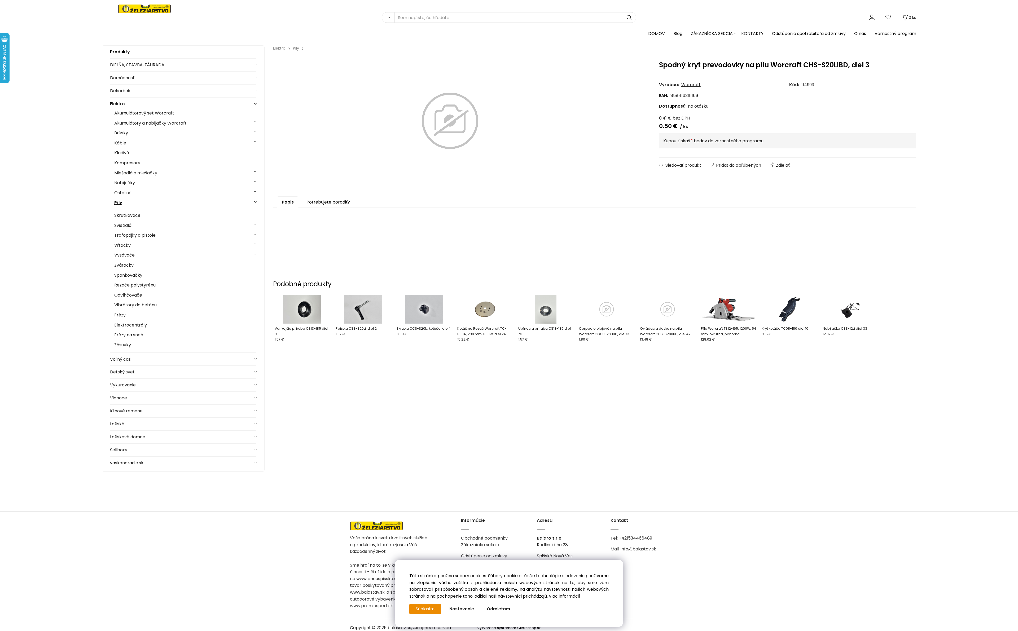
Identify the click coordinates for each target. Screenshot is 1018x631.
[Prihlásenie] (872, 17)
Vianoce (118, 398)
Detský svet (122, 372)
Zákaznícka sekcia (480, 545)
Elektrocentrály (130, 325)
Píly (118, 203)
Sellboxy (118, 450)
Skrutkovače (127, 215)
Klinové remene (126, 411)
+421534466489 (635, 538)
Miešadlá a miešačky (135, 173)
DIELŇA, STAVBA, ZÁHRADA (137, 65)
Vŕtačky (122, 245)
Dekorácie (120, 91)
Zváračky (124, 265)
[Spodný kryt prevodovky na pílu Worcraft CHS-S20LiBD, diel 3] (450, 121)
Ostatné (122, 193)
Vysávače (124, 255)
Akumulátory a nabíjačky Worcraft (150, 123)
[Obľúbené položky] (888, 17)
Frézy (120, 315)
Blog (677, 33)
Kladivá (121, 153)
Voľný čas (120, 359)
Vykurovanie (123, 385)
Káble (120, 143)
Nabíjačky (124, 183)
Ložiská (117, 424)
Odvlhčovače (128, 295)
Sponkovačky (128, 275)
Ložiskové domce (127, 437)
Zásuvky (122, 345)
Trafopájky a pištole (135, 235)
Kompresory (127, 163)
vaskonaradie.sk (126, 463)
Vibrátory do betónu (135, 305)
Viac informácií (564, 596)
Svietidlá (122, 225)
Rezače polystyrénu (135, 285)
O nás (860, 33)
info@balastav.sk (638, 549)
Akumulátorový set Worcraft (144, 113)
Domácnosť (122, 78)
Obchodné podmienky (484, 538)
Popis (288, 202)
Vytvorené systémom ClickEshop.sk (509, 627)
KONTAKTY (752, 33)
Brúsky (121, 133)
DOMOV (656, 33)
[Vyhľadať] (388, 17)
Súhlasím (425, 609)
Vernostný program (895, 33)
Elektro (117, 104)
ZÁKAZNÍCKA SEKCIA (712, 33)
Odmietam (498, 609)
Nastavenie (461, 609)
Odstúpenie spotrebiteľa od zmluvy (809, 33)
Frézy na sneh (128, 335)
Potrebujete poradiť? (328, 202)
